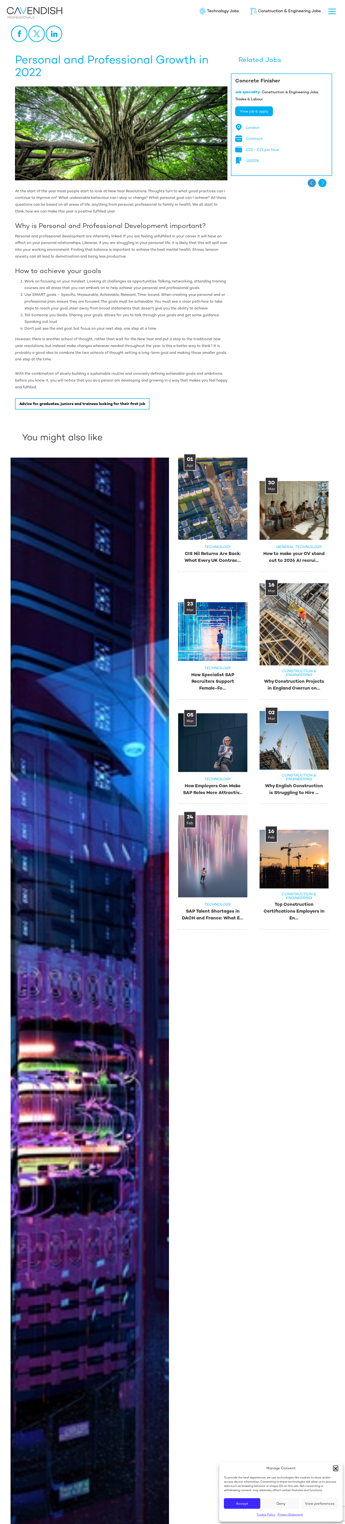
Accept (242, 1503)
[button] (335, 1468)
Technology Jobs (223, 10)
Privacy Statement (290, 1514)
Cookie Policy (266, 1514)
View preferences (320, 1503)
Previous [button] (312, 183)
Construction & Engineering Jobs (289, 10)
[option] (281, 124)
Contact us (148, 414)
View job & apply (254, 111)
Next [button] (322, 183)
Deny (280, 1503)
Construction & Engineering (81, 414)
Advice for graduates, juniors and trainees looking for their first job (82, 403)
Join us (14, 414)
